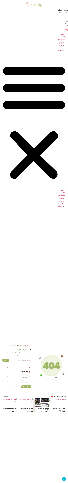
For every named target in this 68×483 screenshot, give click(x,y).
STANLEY (60, 50)
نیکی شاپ (62, 9)
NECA (61, 48)
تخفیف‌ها (63, 52)
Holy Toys (60, 47)
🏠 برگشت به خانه (26, 386)
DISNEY (61, 45)
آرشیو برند (63, 40)
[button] (34, 121)
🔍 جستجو (6, 360)
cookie (61, 42)
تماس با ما (63, 37)
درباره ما (63, 36)
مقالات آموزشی (61, 39)
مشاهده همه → (5, 396)
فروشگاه (63, 34)
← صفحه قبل (16, 386)
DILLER (61, 44)
